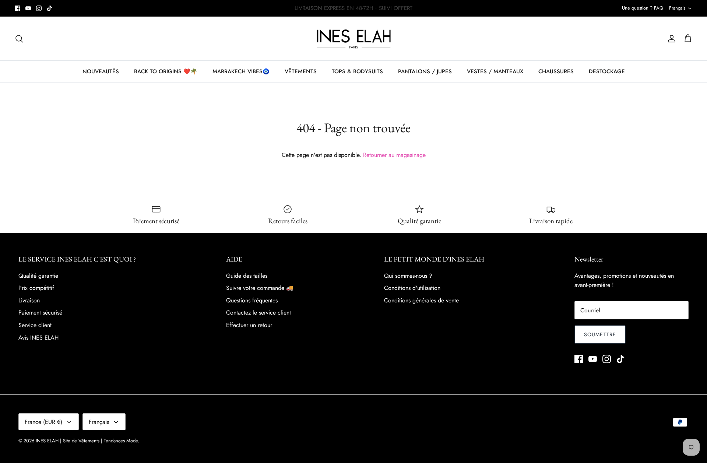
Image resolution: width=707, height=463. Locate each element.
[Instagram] (39, 8)
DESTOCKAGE (607, 71)
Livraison (29, 300)
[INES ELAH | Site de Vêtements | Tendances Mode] (353, 38)
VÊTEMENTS (301, 71)
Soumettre (600, 334)
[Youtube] (28, 8)
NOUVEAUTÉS (100, 71)
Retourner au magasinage (394, 155)
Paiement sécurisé (40, 312)
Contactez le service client (258, 312)
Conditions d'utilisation (412, 288)
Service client (35, 325)
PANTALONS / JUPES (425, 71)
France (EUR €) (43, 422)
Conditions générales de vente (421, 300)
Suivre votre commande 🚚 (259, 288)
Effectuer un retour (249, 325)
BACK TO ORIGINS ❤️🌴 (165, 71)
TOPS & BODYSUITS (357, 71)
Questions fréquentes (252, 300)
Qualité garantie (38, 275)
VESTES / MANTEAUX (495, 71)
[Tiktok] (49, 8)
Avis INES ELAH (38, 337)
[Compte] (670, 38)
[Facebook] (17, 8)
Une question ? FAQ (642, 7)
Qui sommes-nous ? (408, 275)
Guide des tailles (246, 275)
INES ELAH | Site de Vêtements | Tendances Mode (87, 440)
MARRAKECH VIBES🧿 (241, 71)
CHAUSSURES (556, 71)
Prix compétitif (36, 288)
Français (677, 7)
